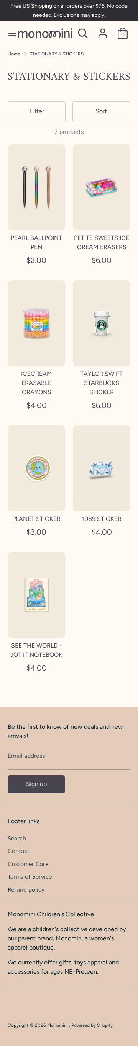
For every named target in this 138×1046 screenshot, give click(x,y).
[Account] (102, 30)
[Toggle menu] (9, 33)
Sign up (36, 784)
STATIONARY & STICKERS (57, 54)
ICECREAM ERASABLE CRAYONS (36, 383)
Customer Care (28, 863)
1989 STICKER (102, 518)
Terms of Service (30, 876)
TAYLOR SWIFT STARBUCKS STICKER (101, 383)
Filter (37, 111)
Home (14, 54)
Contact (19, 850)
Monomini (58, 1025)
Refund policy (26, 889)
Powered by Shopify (92, 1025)
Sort (101, 111)
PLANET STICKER (36, 518)
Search (17, 838)
